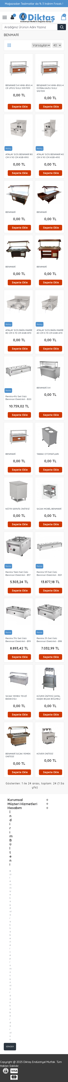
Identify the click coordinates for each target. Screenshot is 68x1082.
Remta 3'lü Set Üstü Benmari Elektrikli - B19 (18, 640)
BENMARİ (10, 212)
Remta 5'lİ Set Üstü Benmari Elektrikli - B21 (49, 573)
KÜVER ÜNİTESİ (45, 753)
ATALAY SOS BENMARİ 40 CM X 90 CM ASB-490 (50, 156)
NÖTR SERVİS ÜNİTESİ (17, 508)
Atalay (8, 148)
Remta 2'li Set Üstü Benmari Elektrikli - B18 (49, 640)
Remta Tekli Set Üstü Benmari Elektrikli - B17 (17, 573)
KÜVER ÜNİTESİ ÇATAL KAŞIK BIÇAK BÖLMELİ (48, 697)
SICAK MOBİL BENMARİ (49, 508)
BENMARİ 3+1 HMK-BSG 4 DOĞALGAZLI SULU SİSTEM (50, 88)
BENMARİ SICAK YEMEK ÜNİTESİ (18, 755)
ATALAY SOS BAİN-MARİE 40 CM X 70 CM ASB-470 (50, 331)
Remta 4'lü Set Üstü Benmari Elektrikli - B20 (18, 398)
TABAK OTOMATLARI (48, 454)
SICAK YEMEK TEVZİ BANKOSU (16, 697)
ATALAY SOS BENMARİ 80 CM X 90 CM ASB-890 (19, 156)
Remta (8, 390)
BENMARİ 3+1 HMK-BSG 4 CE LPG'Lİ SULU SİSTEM (18, 87)
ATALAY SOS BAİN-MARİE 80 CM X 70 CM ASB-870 (18, 331)
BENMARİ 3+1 (43, 387)
